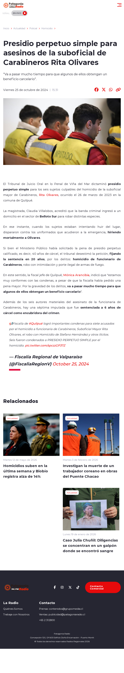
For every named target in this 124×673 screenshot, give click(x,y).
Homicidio (47, 28)
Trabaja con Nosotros (16, 614)
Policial (33, 28)
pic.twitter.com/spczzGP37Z (45, 345)
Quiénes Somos (12, 609)
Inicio (6, 28)
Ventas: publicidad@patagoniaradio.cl (62, 614)
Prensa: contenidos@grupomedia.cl (61, 609)
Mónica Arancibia (76, 275)
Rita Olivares (48, 195)
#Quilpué (35, 323)
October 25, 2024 (70, 364)
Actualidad (19, 28)
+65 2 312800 (47, 620)
